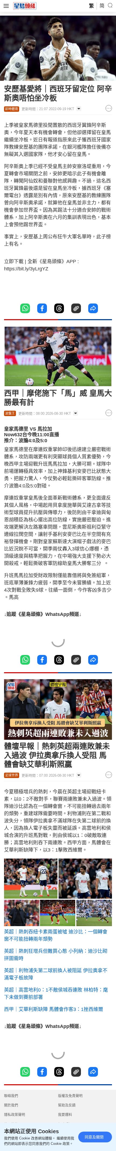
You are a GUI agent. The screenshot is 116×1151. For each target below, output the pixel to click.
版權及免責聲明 (70, 1096)
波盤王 (10, 413)
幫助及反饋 (67, 1105)
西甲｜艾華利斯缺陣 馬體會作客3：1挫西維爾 (53, 1009)
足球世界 (11, 775)
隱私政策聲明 (14, 1114)
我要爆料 (65, 1114)
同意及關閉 (94, 1137)
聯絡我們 (11, 1096)
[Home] (25, 5)
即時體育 (11, 109)
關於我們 (11, 1105)
